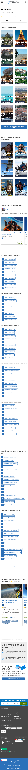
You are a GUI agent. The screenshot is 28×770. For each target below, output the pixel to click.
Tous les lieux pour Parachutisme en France (14, 127)
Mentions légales (5, 716)
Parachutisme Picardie (8, 492)
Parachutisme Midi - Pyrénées (10, 504)
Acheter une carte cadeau (13, 678)
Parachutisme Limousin (8, 460)
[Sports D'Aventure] (13, 2)
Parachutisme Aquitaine (9, 501)
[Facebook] (11, 762)
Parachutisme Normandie (9, 476)
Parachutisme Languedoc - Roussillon (11, 479)
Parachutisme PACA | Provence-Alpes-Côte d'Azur (14, 498)
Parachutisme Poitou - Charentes (10, 463)
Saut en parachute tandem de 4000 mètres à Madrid (11, 233)
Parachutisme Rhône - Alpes (10, 495)
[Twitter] (15, 762)
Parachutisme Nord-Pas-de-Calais (10, 482)
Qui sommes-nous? (5, 711)
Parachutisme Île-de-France (9, 488)
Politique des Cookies (6, 720)
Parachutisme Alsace (8, 466)
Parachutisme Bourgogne (9, 485)
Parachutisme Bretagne (8, 473)
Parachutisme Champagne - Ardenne (11, 469)
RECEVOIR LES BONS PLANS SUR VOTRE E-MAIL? (13, 700)
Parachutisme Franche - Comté (10, 457)
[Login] (26, 2)
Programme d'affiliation (6, 714)
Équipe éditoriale (18, 714)
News (15, 711)
